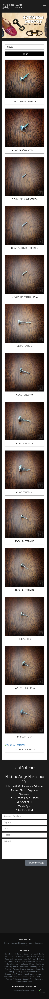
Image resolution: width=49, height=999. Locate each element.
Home (6, 943)
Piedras (40, 967)
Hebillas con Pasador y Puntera (24, 967)
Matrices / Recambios (24, 982)
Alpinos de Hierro (28, 977)
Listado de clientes (36, 943)
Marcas (17, 962)
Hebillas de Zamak (22, 954)
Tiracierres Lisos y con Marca (32, 962)
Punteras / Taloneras (13, 979)
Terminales (39, 979)
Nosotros (14, 943)
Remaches (41, 977)
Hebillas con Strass (27, 964)
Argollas (17, 972)
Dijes (32, 979)
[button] (4, 25)
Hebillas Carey (20, 957)
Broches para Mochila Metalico (25, 959)
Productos (23, 943)
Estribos (34, 954)
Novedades (9, 954)
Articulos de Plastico (34, 957)
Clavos (25, 979)
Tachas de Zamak (27, 969)
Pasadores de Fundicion (33, 974)
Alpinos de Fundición (12, 977)
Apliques (16, 969)
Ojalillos (8, 969)
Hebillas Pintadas (11, 964)
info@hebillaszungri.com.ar (24, 990)
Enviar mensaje (36, 863)
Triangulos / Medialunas (31, 972)
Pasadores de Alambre (13, 974)
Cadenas (8, 959)
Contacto (24, 946)
